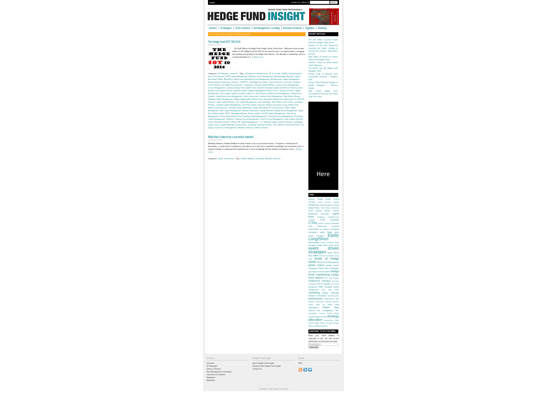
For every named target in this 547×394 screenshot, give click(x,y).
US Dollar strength (332, 323)
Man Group (333, 290)
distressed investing (328, 226)
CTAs (312, 223)
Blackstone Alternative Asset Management (251, 79)
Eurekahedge (313, 242)
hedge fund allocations (321, 272)
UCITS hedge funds (316, 323)
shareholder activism (316, 313)
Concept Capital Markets (264, 85)
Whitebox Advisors (245, 128)
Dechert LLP (285, 88)
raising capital (333, 304)
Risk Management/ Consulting (267, 28)
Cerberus (296, 82)
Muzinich (270, 110)
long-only (261, 105)
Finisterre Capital (245, 93)
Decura (294, 88)
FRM (310, 259)
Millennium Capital (250, 108)
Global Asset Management (279, 93)
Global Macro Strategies (328, 268)
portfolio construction (316, 302)
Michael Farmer (235, 108)
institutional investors (319, 281)
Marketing (322, 28)
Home (222, 34)
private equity (314, 304)
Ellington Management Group (259, 91)
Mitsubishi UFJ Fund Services (271, 108)
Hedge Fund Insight (257, 16)
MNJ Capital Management (230, 110)
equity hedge (326, 232)
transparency (328, 320)
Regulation (310, 28)
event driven (334, 245)
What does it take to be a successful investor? (231, 137)
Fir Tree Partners (260, 93)
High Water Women (292, 96)
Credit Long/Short (329, 220)
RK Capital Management (248, 122)
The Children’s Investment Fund (286, 125)
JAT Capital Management (246, 102)
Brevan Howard (214, 82)
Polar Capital (289, 119)
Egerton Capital (240, 91)
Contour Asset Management (287, 85)
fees (310, 255)
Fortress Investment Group (329, 256)
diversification (313, 229)
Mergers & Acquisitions (317, 296)
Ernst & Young (278, 91)
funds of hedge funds (323, 260)
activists (336, 202)
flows (316, 255)
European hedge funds (318, 245)
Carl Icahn (287, 82)
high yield (328, 278)
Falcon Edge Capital (228, 93)
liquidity (327, 284)
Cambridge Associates (258, 82)
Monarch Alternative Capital (253, 110)
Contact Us (295, 2)
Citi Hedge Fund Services (231, 85)
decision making (324, 223)
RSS (300, 363)
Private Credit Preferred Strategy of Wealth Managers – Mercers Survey (323, 85)
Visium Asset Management (225, 128)
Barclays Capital (293, 76)
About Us (305, 2)
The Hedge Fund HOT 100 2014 (224, 41)
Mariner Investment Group (276, 105)
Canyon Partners (275, 82)
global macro (316, 265)
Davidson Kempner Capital (268, 88)
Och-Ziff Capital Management (273, 113)
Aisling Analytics (295, 73)
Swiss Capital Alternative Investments (230, 125)
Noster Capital (254, 113)
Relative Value (331, 307)
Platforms (230, 119)
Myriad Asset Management (286, 110)
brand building (315, 211)
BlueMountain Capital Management (285, 79)
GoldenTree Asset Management (229, 96)
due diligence (324, 229)
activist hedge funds (319, 199)
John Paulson (277, 102)
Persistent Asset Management (280, 116)
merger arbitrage (330, 293)
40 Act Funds (274, 73)
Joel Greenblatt (264, 102)
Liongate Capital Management (228, 105)
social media (333, 313)
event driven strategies (323, 250)
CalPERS (244, 82)
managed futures (331, 287)
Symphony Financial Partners (259, 125)
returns (311, 310)
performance (315, 298)
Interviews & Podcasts (292, 28)
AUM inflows (325, 208)
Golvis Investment (250, 96)
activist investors (324, 202)
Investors (213, 28)
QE (324, 304)
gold (309, 272)
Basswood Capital (215, 79)
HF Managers (226, 28)
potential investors (332, 302)
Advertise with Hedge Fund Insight (266, 366)
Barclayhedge (279, 76)
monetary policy (333, 296)
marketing (314, 292)
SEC (337, 311)
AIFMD (284, 73)
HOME (212, 3)
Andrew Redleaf (247, 158)
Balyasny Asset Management (261, 76)
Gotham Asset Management (271, 96)
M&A (321, 287)
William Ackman (261, 128)
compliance (248, 85)
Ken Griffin (288, 102)
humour (336, 278)
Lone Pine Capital (249, 105)
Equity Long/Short (323, 237)
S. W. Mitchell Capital (268, 122)
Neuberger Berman (239, 113)
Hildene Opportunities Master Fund (248, 99)
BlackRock (228, 79)
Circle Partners (214, 85)
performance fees (331, 299)
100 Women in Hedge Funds (256, 73)
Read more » (259, 57)
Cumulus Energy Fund (235, 88)
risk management (325, 311)
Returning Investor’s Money (225, 122)
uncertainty (259, 158)
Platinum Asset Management (247, 119)
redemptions (313, 307)
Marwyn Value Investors (218, 108)
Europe (323, 242)
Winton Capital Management (318, 326)
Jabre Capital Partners (225, 102)
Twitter (336, 320)
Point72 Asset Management (271, 119)
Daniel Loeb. (251, 88)
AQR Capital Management (236, 76)
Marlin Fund (293, 105)
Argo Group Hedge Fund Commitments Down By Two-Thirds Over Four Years (323, 94)
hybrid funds (289, 99)
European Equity (333, 242)
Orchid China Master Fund (230, 116)
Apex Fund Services (216, 76)
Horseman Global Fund (273, 99)
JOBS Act (320, 284)
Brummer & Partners (230, 82)
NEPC (227, 113)
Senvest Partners (285, 122)
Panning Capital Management (255, 116)
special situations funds (317, 317)
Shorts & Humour (242, 28)
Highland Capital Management (220, 99)
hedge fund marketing (323, 273)
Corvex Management (216, 88)
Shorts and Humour (226, 158)
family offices (333, 253)
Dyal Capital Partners (223, 91)
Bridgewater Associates (318, 214)
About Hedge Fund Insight (263, 363)
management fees (316, 290)
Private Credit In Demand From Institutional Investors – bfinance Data (323, 77)
